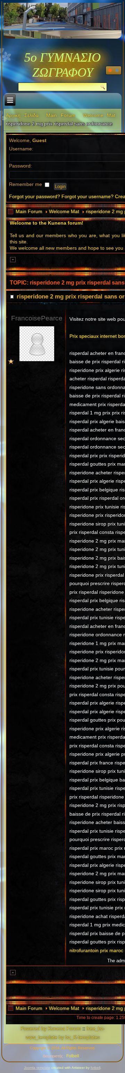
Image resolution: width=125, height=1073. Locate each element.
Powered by (33, 1028)
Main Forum (60, 115)
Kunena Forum (64, 1028)
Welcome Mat (99, 115)
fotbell (95, 1068)
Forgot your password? (34, 196)
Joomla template (37, 1068)
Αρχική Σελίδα (22, 115)
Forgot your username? (87, 196)
